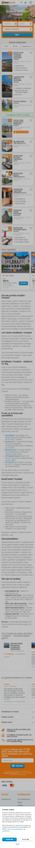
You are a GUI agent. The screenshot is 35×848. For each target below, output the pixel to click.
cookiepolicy (6, 831)
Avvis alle (25, 839)
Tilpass (17, 844)
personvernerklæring (17, 829)
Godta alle (9, 839)
